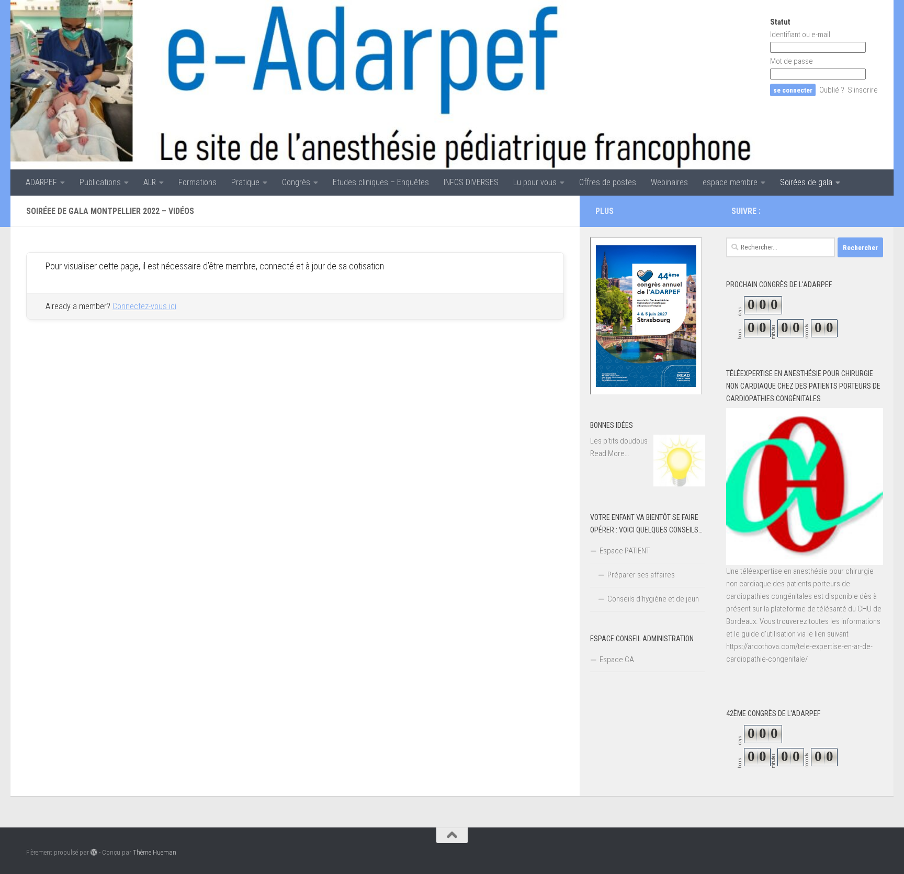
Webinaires (669, 182)
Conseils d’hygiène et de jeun (653, 599)
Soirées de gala (806, 182)
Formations (197, 182)
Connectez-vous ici (144, 306)
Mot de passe (791, 61)
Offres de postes (607, 182)
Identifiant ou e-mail (800, 34)
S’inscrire (863, 90)
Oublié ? (831, 90)
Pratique (245, 182)
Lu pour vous (535, 182)
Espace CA (617, 659)
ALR (149, 182)
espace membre (730, 182)
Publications (100, 182)
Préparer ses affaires (641, 575)
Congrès (296, 182)
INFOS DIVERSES (471, 182)
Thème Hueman (154, 852)
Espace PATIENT (625, 550)
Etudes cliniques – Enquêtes (381, 182)
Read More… (609, 454)
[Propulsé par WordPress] (94, 852)
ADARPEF (41, 182)
